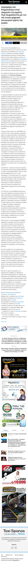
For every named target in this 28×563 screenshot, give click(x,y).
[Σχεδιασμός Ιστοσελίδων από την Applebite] (16, 560)
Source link (4, 321)
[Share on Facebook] (8, 43)
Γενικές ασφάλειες (19, 555)
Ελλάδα (17, 292)
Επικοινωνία (4, 556)
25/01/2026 (3, 25)
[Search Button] (26, 2)
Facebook (19, 298)
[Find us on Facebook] (12, 547)
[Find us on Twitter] (15, 547)
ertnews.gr (18, 311)
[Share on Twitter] (16, 43)
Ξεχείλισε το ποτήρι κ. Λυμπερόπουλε (17, 433)
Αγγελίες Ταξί (9, 555)
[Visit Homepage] (14, 2)
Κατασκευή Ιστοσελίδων (6, 560)
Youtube (21, 301)
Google (22, 296)
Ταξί (2, 555)
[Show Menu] (1, 2)
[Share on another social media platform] (23, 43)
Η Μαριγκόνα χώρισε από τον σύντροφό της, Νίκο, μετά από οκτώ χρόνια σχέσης (17, 459)
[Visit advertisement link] (14, 329)
